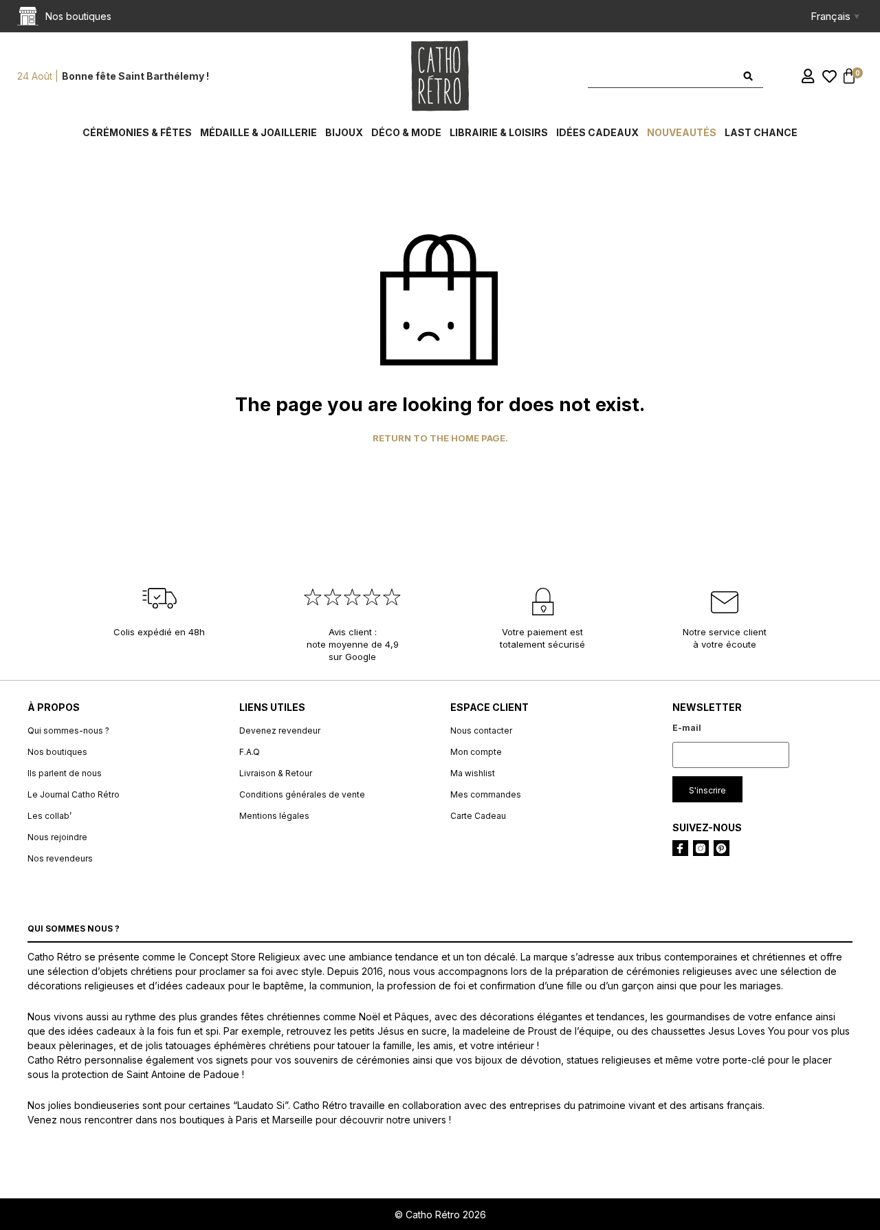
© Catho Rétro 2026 (440, 1214)
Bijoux (344, 132)
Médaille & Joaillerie (258, 132)
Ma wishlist (472, 773)
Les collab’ (50, 816)
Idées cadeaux (597, 132)
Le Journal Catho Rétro (74, 794)
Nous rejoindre (57, 837)
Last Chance (761, 132)
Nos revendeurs (60, 858)
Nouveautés (681, 132)
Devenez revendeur (279, 730)
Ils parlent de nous (65, 773)
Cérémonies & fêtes (137, 132)
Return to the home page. (440, 438)
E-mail (686, 728)
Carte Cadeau (478, 816)
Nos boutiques (57, 752)
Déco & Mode (406, 132)
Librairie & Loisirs (499, 132)
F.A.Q (249, 752)
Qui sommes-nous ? (68, 730)
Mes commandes (485, 794)
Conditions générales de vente (302, 794)
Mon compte (476, 752)
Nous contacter (481, 730)
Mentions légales (274, 816)
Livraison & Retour (275, 773)
